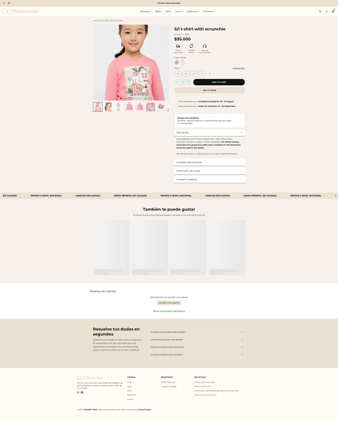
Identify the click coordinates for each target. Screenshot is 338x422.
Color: (180, 57)
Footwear (208, 11)
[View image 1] (97, 107)
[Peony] (176, 62)
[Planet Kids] (20, 11)
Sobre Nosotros (168, 382)
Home (96, 20)
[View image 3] (119, 107)
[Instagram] (9, 3)
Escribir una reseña (169, 303)
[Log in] (327, 11)
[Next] (164, 62)
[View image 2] (108, 107)
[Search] (320, 11)
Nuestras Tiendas (169, 386)
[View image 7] (161, 107)
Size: (177, 68)
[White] (182, 62)
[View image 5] (140, 107)
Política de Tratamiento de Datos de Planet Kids (216, 391)
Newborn (145, 11)
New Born (132, 395)
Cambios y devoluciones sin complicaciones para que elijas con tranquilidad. (204, 120)
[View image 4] (129, 107)
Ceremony (192, 11)
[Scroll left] (94, 107)
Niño (129, 386)
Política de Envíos (202, 386)
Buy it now (209, 90)
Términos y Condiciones (205, 395)
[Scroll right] (167, 107)
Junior (178, 11)
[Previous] (97, 62)
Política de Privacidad (204, 382)
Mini (168, 11)
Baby (158, 11)
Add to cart (219, 82)
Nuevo (130, 382)
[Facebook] (4, 3)
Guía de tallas (239, 68)
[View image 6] (150, 107)
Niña (129, 391)
